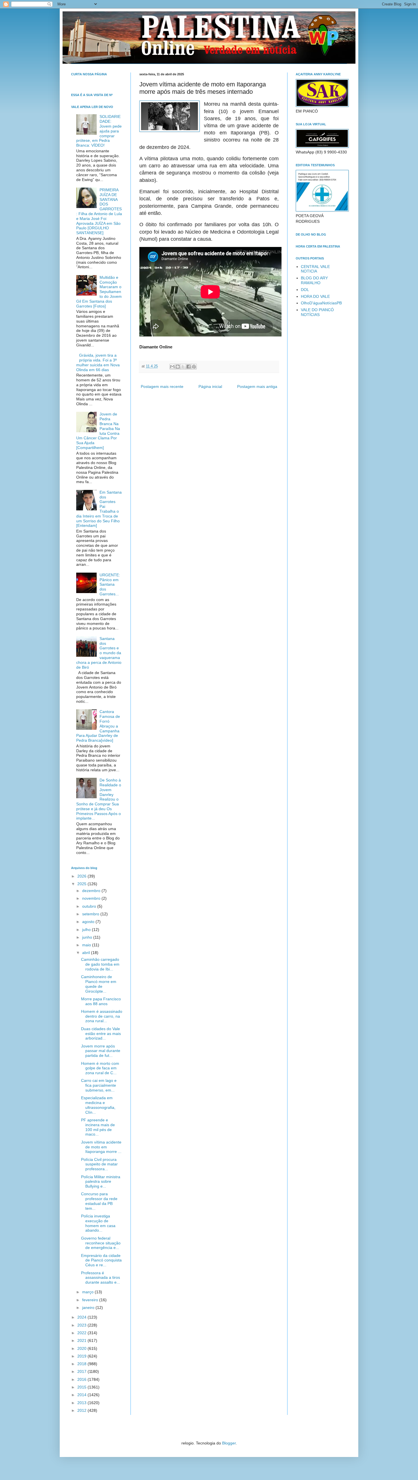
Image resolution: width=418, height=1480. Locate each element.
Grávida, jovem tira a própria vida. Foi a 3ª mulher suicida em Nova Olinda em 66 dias (98, 362)
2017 (82, 1371)
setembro (91, 914)
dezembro (92, 890)
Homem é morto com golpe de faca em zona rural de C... (100, 1068)
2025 (82, 884)
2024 (82, 1317)
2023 (82, 1325)
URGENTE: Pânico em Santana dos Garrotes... (110, 584)
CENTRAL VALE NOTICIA (315, 269)
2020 (82, 1348)
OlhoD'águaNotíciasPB (321, 303)
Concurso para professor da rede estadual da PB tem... (99, 1201)
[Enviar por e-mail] (172, 366)
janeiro (89, 1307)
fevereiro (90, 1300)
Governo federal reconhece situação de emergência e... (101, 1243)
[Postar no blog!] (178, 366)
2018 (82, 1363)
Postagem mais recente (162, 386)
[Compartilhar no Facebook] (188, 366)
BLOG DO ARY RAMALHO (314, 280)
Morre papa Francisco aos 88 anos (101, 1001)
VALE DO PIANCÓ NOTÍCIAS (317, 312)
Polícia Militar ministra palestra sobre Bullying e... (100, 1182)
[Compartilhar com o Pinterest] (194, 366)
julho (87, 929)
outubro (89, 906)
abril (86, 952)
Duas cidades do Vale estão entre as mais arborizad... (101, 1033)
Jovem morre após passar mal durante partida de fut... (100, 1051)
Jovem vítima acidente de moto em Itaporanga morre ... (101, 1147)
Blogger (229, 1443)
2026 (82, 876)
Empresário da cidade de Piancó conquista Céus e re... (101, 1260)
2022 (82, 1333)
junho (87, 937)
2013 (82, 1402)
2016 (82, 1379)
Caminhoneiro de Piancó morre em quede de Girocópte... (98, 983)
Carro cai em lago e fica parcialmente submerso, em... (99, 1085)
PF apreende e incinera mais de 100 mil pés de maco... (98, 1127)
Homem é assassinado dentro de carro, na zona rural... (101, 1016)
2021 (82, 1340)
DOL (305, 289)
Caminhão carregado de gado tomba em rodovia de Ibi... (100, 964)
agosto (89, 921)
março (88, 1292)
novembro (92, 898)
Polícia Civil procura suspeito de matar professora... (99, 1164)
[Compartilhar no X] (183, 366)
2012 (82, 1410)
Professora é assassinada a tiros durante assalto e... (100, 1278)
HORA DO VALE (315, 296)
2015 (82, 1387)
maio (87, 945)
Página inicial (210, 386)
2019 (82, 1356)
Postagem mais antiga (257, 386)
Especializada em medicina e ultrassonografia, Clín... (98, 1105)
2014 (82, 1394)
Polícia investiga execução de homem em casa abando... (98, 1223)
